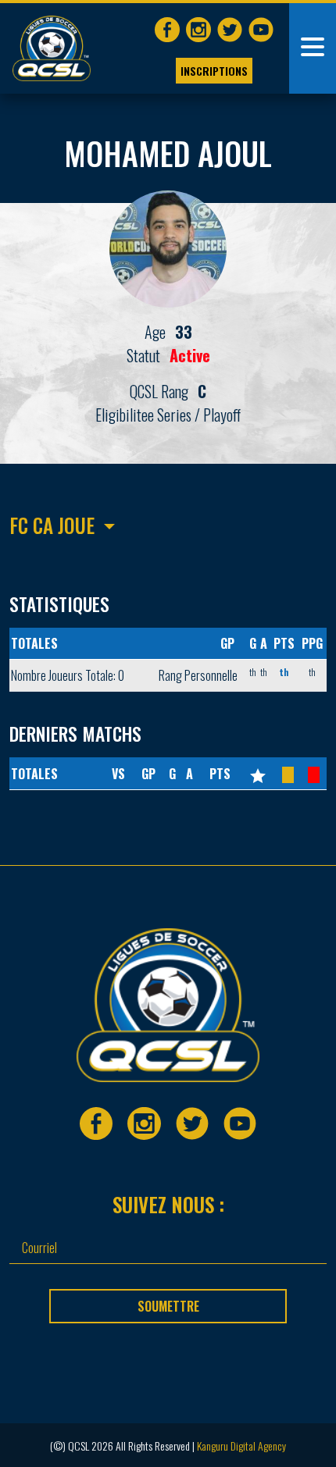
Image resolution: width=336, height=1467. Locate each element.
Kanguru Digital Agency (241, 1445)
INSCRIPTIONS (214, 70)
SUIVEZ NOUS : (168, 1204)
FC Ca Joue (52, 525)
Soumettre (168, 1306)
